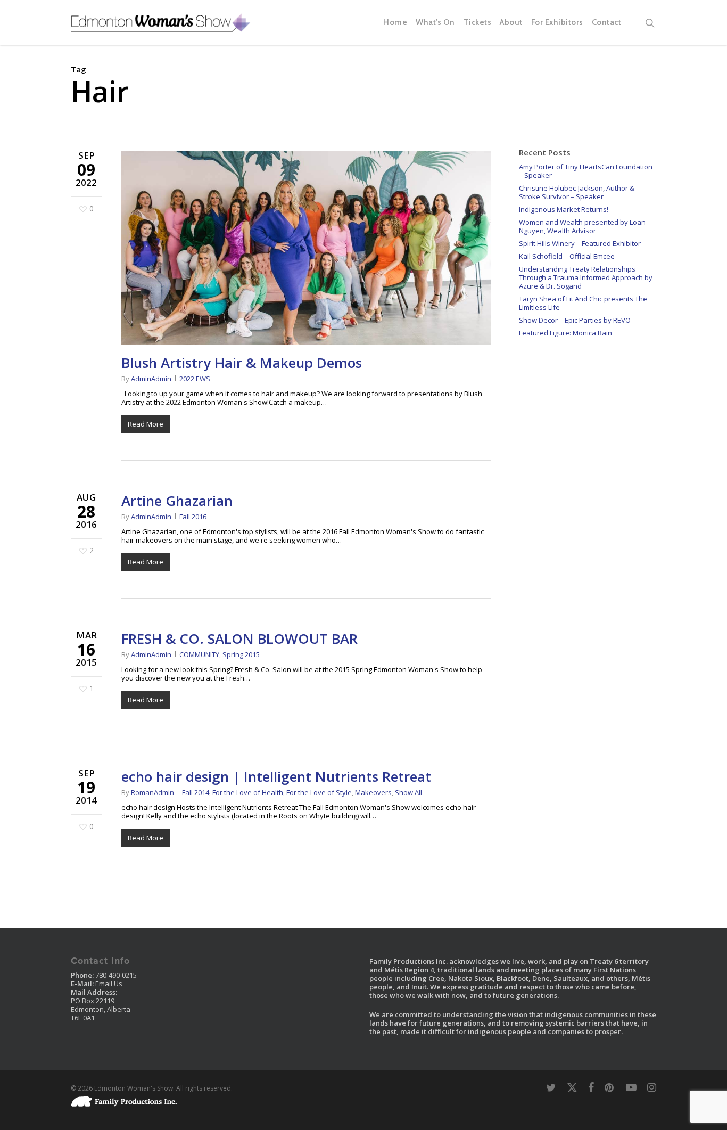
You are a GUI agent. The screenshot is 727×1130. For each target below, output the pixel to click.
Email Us (108, 983)
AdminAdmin (151, 378)
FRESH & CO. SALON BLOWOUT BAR (239, 638)
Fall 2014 (195, 792)
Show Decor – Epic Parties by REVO (575, 320)
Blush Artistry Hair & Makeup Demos (241, 362)
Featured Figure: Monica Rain (565, 333)
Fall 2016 (192, 516)
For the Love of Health (247, 792)
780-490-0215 (116, 975)
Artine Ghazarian (177, 500)
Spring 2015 (241, 654)
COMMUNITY (199, 654)
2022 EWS (194, 378)
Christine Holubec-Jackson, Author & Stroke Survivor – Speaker (576, 192)
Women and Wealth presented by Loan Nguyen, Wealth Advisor (582, 226)
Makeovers (373, 792)
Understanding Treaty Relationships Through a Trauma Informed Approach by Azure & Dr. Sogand (585, 277)
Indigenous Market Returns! (563, 209)
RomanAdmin (152, 792)
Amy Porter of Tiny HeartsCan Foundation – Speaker (585, 170)
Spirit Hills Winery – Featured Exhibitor (580, 243)
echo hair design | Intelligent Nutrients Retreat (276, 776)
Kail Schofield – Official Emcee (567, 256)
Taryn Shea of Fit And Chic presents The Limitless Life (583, 303)
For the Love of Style (319, 792)
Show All (408, 792)
